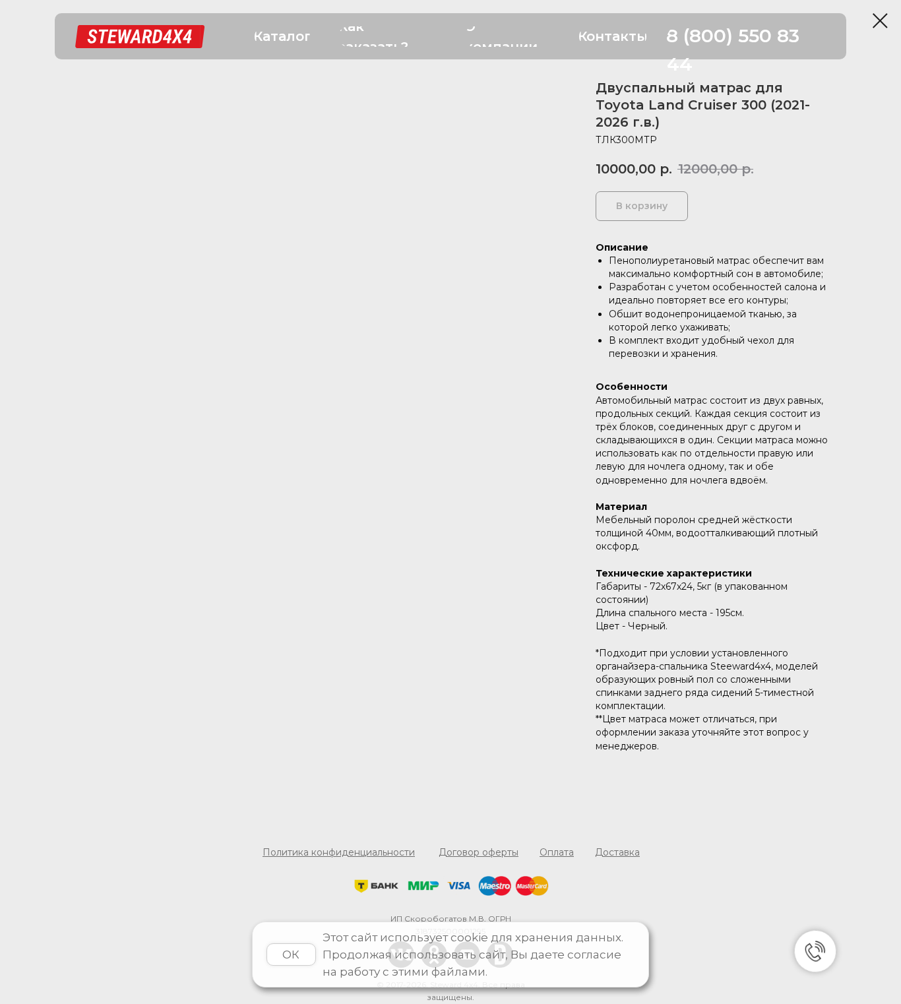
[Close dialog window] (880, 21)
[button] (282, 36)
